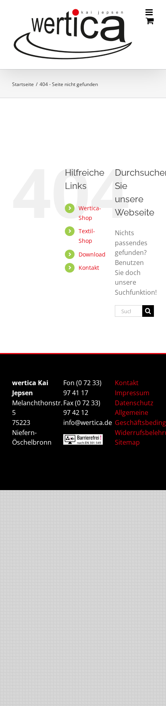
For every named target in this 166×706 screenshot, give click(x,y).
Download (92, 254)
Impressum (132, 392)
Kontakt (89, 267)
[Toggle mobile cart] (150, 20)
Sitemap (127, 442)
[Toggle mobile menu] (149, 12)
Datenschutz (134, 402)
